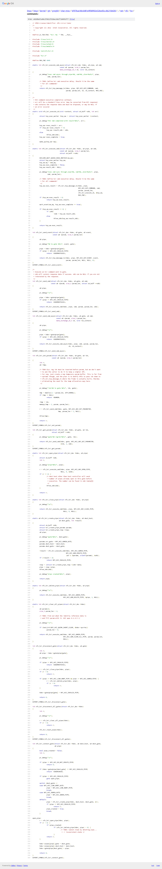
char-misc (65, 10)
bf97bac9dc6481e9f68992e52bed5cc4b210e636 (94, 10)
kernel (43, 10)
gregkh (55, 10)
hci (131, 10)
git (49, 10)
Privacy (19, 865)
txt (152, 865)
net (121, 10)
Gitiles (13, 865)
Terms (25, 865)
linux (29, 10)
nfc (126, 10)
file (72, 19)
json (158, 865)
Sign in (157, 3)
